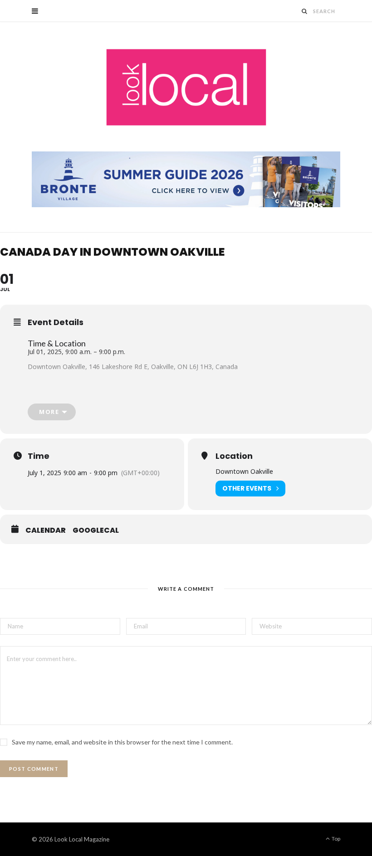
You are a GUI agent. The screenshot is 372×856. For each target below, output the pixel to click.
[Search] (305, 11)
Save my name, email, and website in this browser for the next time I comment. (122, 742)
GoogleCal (96, 530)
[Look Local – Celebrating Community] (186, 88)
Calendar (45, 530)
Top (335, 838)
